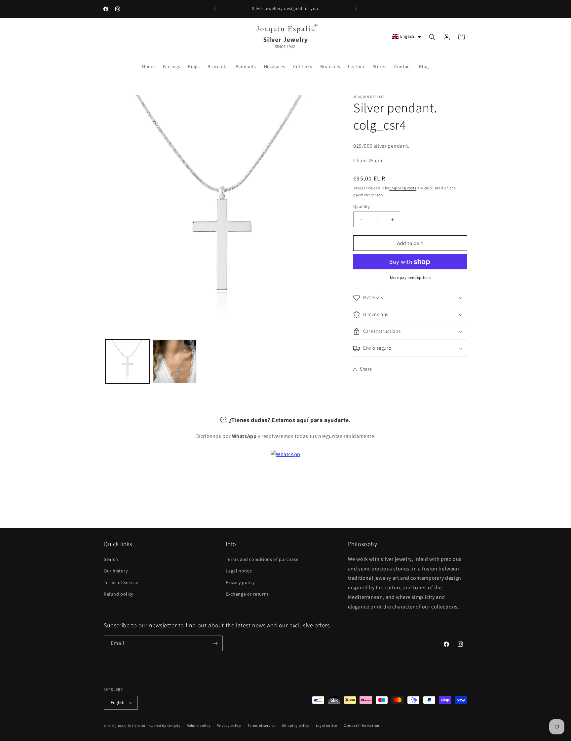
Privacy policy (240, 582)
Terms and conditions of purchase (262, 559)
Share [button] (366, 369)
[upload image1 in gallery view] (127, 361)
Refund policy (118, 594)
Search (111, 559)
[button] (406, 36)
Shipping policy (295, 725)
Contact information (361, 725)
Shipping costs (402, 188)
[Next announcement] (356, 9)
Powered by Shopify (163, 725)
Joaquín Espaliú (131, 725)
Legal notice (239, 570)
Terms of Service (121, 582)
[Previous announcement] (215, 9)
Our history (116, 570)
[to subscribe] (215, 643)
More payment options (410, 277)
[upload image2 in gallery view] (175, 361)
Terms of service (261, 725)
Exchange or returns (247, 594)
